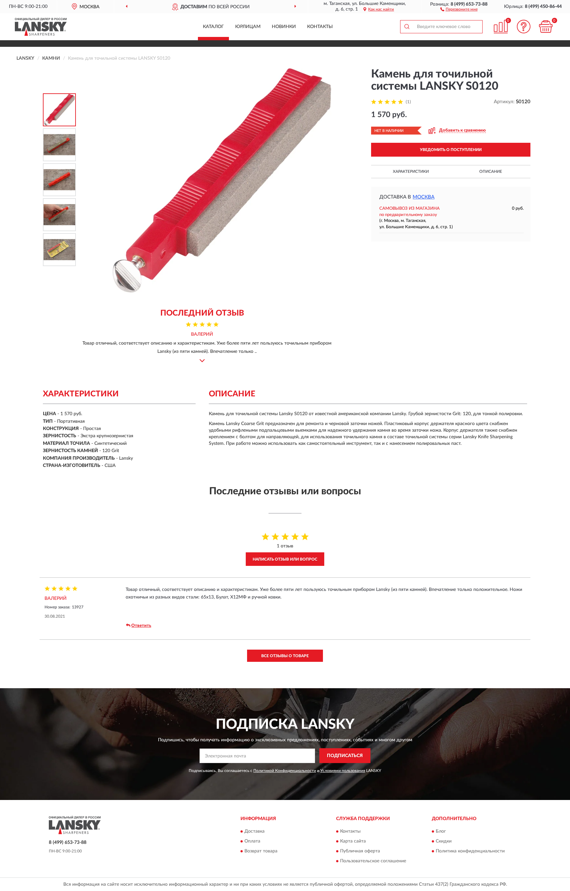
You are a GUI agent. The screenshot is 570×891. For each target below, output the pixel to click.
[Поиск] (406, 26)
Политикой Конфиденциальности (284, 771)
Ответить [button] (141, 626)
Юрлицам (248, 26)
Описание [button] (490, 171)
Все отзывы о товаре (285, 656)
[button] (459, 9)
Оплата (252, 841)
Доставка (254, 831)
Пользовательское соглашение (373, 861)
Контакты (320, 26)
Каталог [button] (213, 26)
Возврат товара (260, 851)
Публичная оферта (360, 851)
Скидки (444, 841)
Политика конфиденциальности (470, 851)
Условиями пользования (342, 771)
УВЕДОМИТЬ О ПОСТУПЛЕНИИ (451, 150)
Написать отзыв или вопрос (285, 559)
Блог (441, 831)
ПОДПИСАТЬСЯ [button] (345, 755)
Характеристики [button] (411, 171)
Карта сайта (353, 841)
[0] (546, 26)
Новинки (284, 26)
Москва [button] (423, 197)
